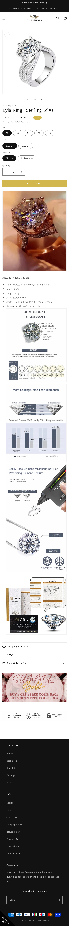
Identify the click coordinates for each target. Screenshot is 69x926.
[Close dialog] (64, 445)
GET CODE (18, 477)
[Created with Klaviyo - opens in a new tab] (34, 494)
